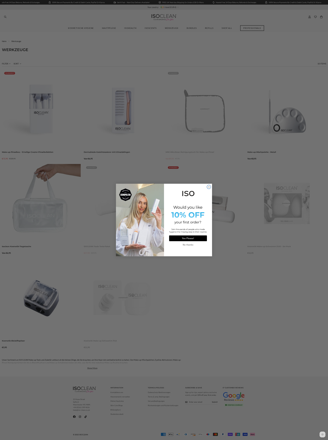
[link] (188, 193)
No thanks (188, 244)
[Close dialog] (209, 187)
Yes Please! (188, 238)
